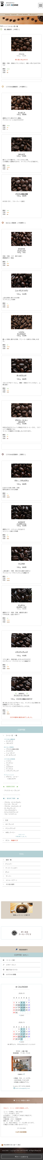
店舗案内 (20, 1074)
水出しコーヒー (10, 832)
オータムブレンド (10, 808)
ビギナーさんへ (11, 965)
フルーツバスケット (10, 814)
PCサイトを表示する (21, 1157)
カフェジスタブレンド (11, 812)
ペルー (8, 765)
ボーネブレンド (21, 375)
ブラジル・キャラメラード (12, 806)
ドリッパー (8, 864)
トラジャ (8, 761)
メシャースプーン (11, 880)
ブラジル (21, 54)
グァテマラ (9, 751)
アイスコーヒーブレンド (21, 695)
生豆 (6, 820)
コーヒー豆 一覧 (11, 735)
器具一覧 (9, 860)
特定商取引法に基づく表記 (12, 1145)
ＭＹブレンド (10, 824)
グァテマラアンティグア (21, 250)
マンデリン (9, 763)
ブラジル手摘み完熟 (21, 194)
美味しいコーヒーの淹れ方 (21, 915)
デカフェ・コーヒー (12, 777)
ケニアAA (21, 564)
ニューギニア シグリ (21, 290)
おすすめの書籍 (11, 974)
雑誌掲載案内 (23, 950)
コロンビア (21, 154)
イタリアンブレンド (21, 652)
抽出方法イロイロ (11, 970)
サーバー (9, 876)
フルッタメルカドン (10, 810)
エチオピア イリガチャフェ (21, 523)
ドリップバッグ (10, 828)
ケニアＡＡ (9, 769)
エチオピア (9, 767)
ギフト (8, 840)
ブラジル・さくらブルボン (12, 802)
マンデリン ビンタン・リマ (21, 606)
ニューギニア (10, 753)
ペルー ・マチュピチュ (21, 480)
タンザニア (21, 113)
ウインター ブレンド (10, 804)
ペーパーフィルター (11, 868)
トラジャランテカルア (21, 333)
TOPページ (3, 26)
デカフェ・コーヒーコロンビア (21, 421)
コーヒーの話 (10, 960)
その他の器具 (10, 884)
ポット (7, 872)
